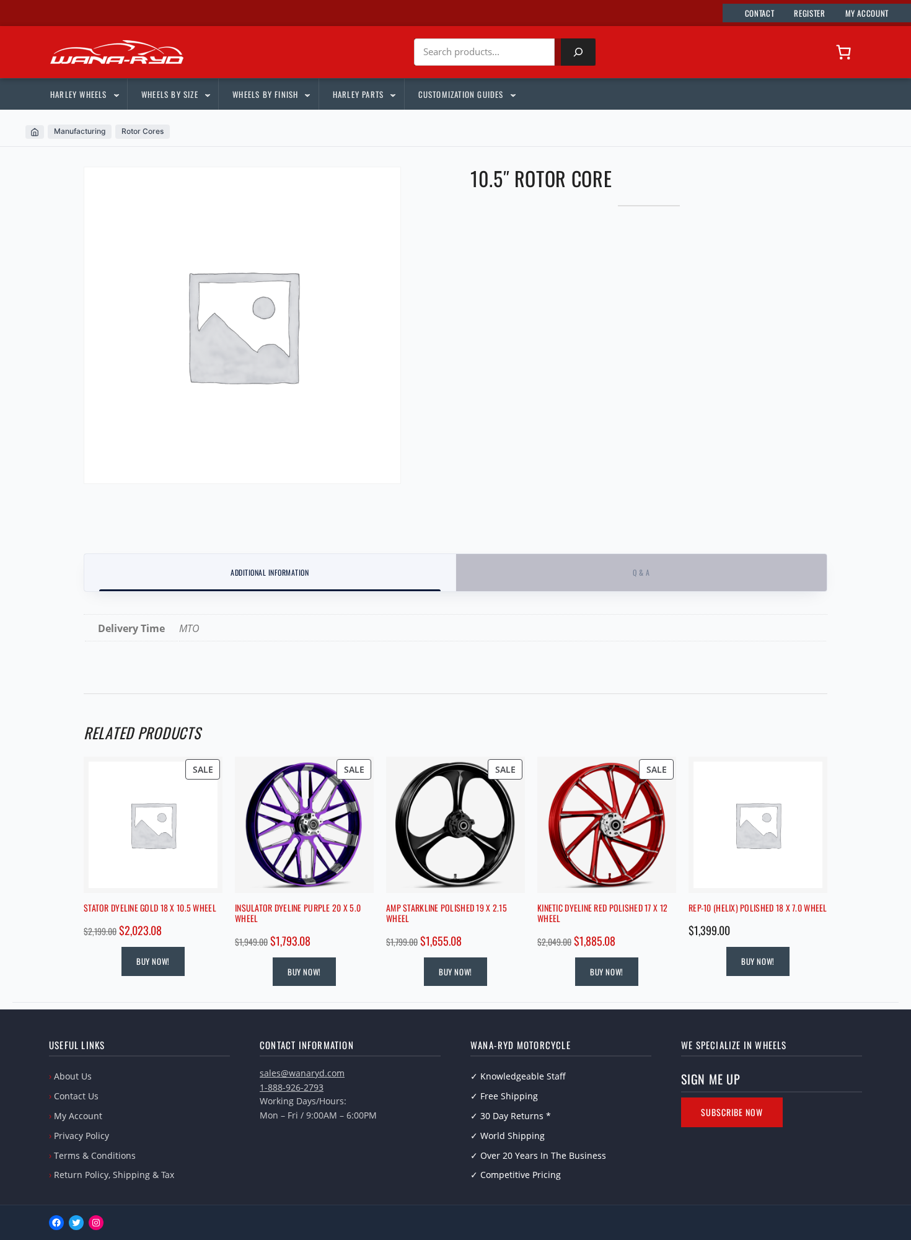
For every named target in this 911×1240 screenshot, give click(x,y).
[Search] (578, 52)
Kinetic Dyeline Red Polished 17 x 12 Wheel (602, 913)
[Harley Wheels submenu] (115, 94)
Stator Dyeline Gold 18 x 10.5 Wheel (150, 908)
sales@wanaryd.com (302, 1073)
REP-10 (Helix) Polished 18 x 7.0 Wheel (758, 908)
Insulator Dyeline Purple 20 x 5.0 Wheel (298, 913)
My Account (78, 1116)
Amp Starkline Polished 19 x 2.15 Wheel (446, 913)
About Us (73, 1076)
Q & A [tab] (641, 572)
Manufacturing (79, 131)
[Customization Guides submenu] (512, 94)
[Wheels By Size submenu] (207, 94)
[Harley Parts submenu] (392, 94)
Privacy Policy (81, 1135)
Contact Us (76, 1096)
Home (34, 132)
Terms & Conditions (95, 1155)
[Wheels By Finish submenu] (306, 94)
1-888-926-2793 (291, 1087)
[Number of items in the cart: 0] (843, 52)
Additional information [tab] (270, 572)
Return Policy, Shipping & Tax (114, 1175)
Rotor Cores (142, 131)
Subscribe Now (732, 1112)
